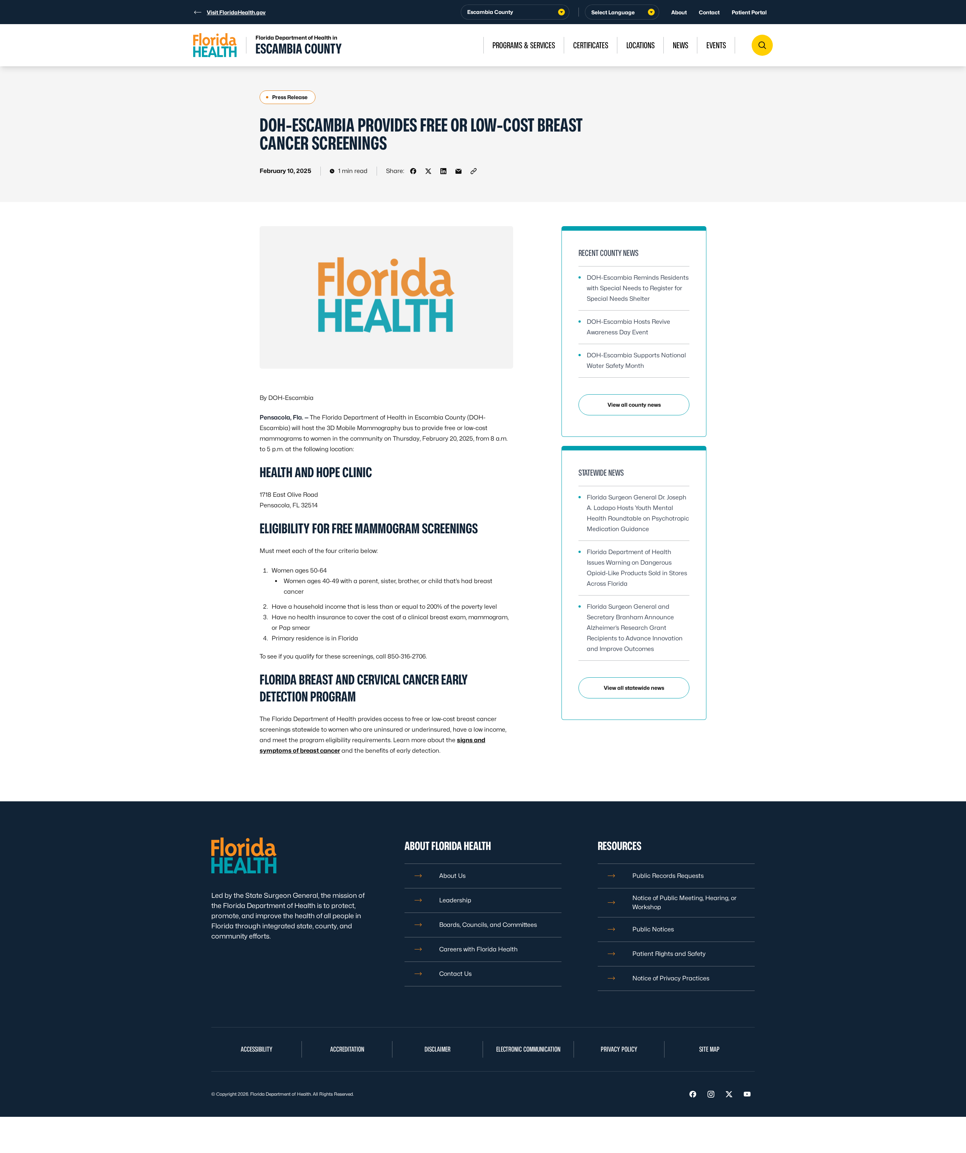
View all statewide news (634, 687)
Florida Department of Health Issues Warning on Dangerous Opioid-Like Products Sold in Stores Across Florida (637, 567)
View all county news (634, 404)
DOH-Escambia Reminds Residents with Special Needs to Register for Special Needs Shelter (638, 288)
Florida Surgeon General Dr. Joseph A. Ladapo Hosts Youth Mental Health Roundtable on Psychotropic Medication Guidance (638, 513)
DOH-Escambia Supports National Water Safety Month (636, 360)
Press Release (290, 97)
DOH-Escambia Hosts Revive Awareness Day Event (628, 327)
